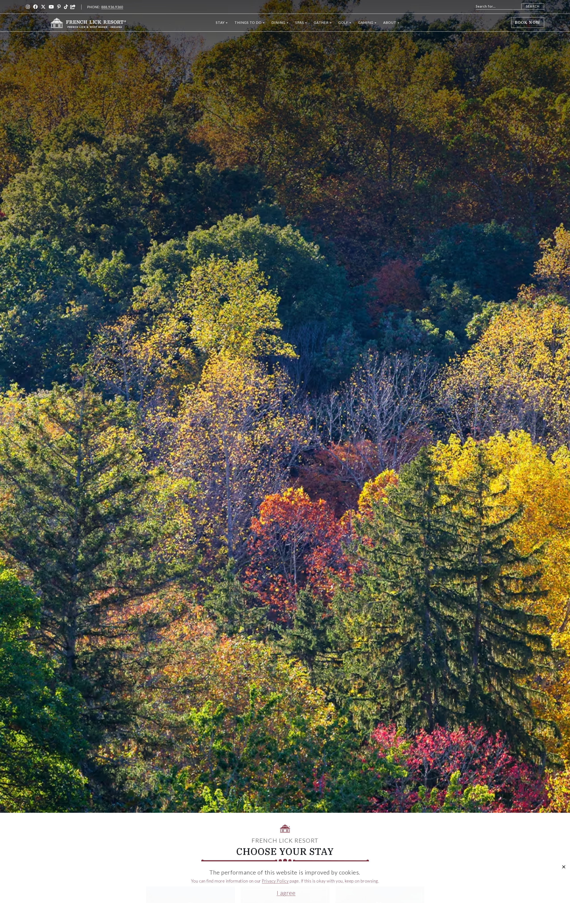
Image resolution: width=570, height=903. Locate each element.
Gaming (365, 22)
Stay (220, 22)
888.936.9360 (112, 7)
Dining (278, 22)
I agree (286, 892)
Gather (321, 22)
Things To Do (248, 22)
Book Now (528, 22)
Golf (343, 22)
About (389, 22)
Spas (299, 22)
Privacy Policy (275, 880)
